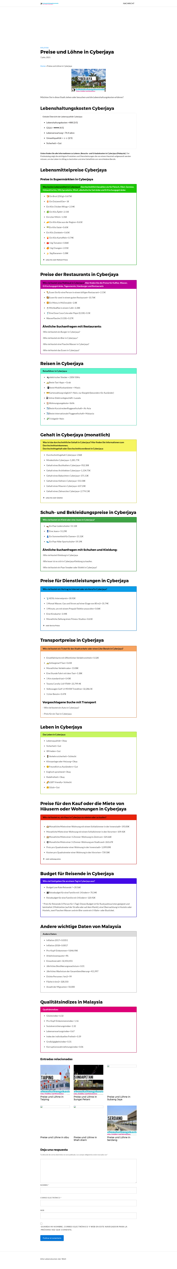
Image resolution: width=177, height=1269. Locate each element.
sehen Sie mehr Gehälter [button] (54, 498)
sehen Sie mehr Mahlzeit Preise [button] (57, 260)
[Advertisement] (72, 25)
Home (42, 66)
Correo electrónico (50, 1198)
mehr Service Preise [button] (53, 626)
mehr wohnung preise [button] (53, 859)
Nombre (44, 1185)
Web (42, 1210)
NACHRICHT (128, 3)
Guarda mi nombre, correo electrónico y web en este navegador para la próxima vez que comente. (84, 1228)
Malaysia (44, 48)
